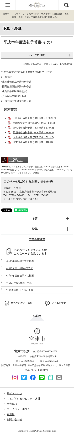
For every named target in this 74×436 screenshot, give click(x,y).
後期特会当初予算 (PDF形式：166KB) (33, 132)
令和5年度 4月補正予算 (19, 268)
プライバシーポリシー (20, 409)
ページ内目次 (37, 55)
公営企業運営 (37, 239)
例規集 (10, 414)
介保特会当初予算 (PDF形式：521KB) (33, 137)
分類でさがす (33, 14)
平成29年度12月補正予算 (19, 290)
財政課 (7, 188)
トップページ (18, 14)
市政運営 (45, 14)
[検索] (66, 5)
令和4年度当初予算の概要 (20, 275)
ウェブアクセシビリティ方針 (23, 398)
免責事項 (12, 403)
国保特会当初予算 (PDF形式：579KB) (33, 127)
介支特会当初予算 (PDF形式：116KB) (33, 142)
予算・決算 (23, 17)
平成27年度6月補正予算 (19, 282)
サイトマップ (14, 393)
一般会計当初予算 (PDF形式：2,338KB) (34, 118)
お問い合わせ (14, 419)
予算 (35, 218)
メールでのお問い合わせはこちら (21, 198)
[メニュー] (7, 5)
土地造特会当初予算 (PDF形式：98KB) (34, 122)
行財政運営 (57, 14)
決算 (35, 228)
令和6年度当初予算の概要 (20, 261)
